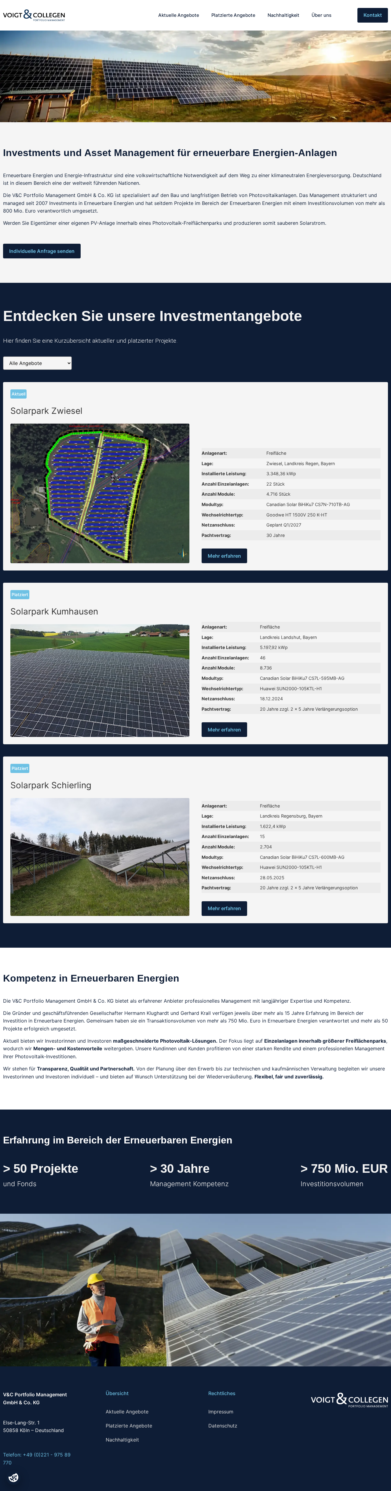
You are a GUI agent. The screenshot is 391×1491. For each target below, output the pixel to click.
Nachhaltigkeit (284, 15)
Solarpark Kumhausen (54, 611)
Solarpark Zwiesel (46, 411)
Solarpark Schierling (50, 785)
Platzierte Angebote (233, 15)
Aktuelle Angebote (178, 15)
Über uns (321, 15)
